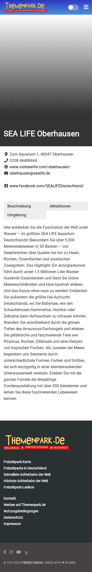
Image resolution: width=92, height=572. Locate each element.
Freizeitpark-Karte (17, 462)
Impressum (12, 524)
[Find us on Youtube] (18, 552)
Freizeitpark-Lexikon (19, 487)
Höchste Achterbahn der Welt (26, 481)
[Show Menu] (86, 7)
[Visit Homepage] (25, 7)
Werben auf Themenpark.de (25, 505)
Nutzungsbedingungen (21, 511)
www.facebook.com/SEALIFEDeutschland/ (47, 186)
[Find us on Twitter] (26, 552)
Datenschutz (13, 517)
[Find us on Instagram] (11, 552)
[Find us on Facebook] (5, 552)
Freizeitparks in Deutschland (25, 468)
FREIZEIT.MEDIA (32, 562)
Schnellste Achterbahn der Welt (27, 474)
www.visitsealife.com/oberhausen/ (40, 167)
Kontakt (10, 498)
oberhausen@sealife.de (30, 173)
